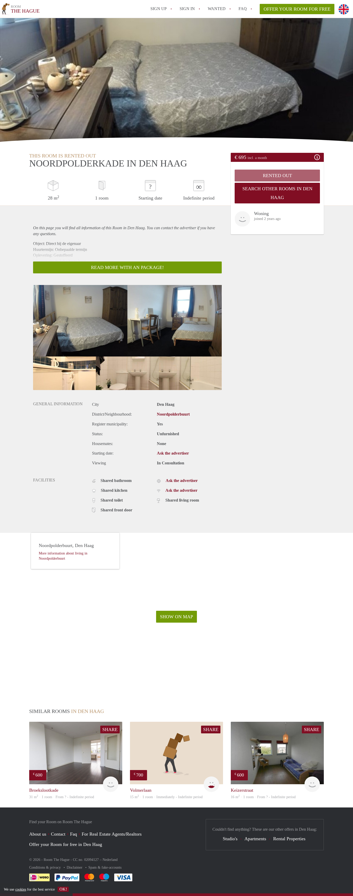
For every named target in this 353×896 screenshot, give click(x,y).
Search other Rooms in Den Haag (277, 193)
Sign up (158, 8)
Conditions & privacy (45, 867)
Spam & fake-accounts (104, 867)
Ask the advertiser (173, 453)
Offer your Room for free (297, 9)
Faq (73, 834)
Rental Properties (289, 838)
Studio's (230, 838)
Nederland (110, 860)
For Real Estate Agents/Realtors (112, 834)
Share (110, 729)
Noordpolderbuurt (173, 414)
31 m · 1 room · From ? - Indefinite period (61, 797)
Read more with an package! (127, 267)
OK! (63, 889)
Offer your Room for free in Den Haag (65, 844)
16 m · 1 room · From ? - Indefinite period (263, 797)
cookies (20, 889)
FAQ (243, 8)
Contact (58, 834)
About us (37, 834)
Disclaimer (75, 867)
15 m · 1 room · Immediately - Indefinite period (166, 797)
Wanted (217, 8)
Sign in (187, 8)
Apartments (255, 838)
